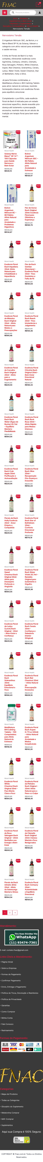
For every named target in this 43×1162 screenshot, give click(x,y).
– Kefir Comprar (7, 1119)
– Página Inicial (6, 962)
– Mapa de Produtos (9, 1094)
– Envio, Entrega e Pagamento (13, 987)
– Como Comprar (7, 1011)
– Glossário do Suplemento (11, 1106)
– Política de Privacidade (10, 999)
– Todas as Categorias (9, 1100)
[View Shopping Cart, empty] (38, 4)
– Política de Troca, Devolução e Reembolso (19, 993)
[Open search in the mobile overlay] (22, 12)
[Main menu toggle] (4, 12)
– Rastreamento (7, 1030)
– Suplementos (6, 1125)
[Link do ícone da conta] (40, 13)
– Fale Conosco (6, 1024)
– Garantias (5, 1005)
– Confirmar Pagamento (10, 980)
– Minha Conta (6, 1018)
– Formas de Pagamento (10, 974)
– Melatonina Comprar (9, 1113)
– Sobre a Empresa (8, 968)
